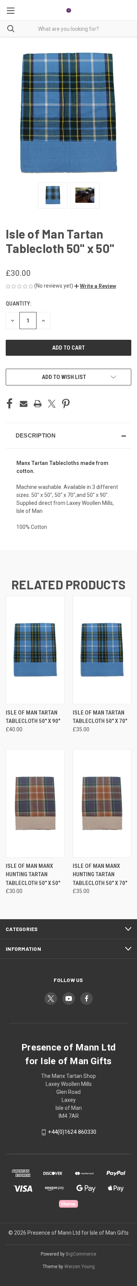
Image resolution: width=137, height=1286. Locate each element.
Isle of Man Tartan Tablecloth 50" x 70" (100, 717)
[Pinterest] (66, 403)
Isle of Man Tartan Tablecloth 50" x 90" (33, 717)
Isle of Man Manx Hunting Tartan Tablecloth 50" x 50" (33, 875)
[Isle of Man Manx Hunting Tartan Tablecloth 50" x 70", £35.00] (102, 803)
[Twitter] (52, 403)
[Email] (23, 403)
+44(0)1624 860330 (72, 1131)
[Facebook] (9, 403)
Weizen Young (79, 1266)
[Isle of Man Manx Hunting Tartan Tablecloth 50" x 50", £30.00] (35, 803)
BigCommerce (81, 1254)
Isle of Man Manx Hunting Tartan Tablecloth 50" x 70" (100, 875)
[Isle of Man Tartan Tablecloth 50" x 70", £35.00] (102, 650)
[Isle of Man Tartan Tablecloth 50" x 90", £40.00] (35, 650)
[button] (95, 286)
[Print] (37, 403)
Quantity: (18, 304)
